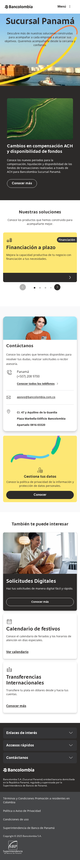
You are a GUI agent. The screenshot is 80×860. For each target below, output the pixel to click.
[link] (18, 6)
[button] (67, 240)
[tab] (34, 288)
